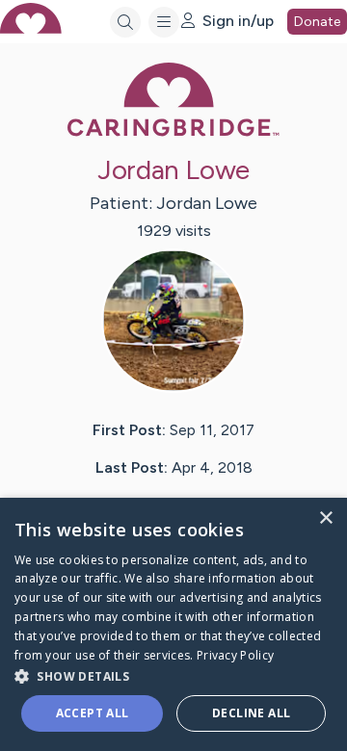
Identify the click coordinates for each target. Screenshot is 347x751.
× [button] (325, 518)
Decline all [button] (251, 713)
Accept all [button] (92, 713)
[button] (173, 675)
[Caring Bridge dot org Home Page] (173, 132)
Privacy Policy (235, 655)
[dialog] (173, 624)
